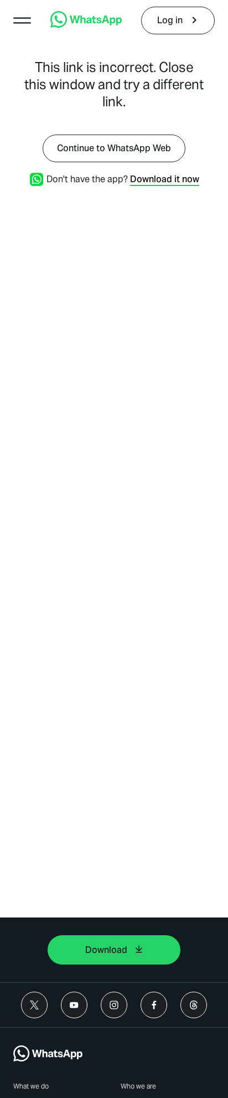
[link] (86, 24)
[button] (22, 20)
